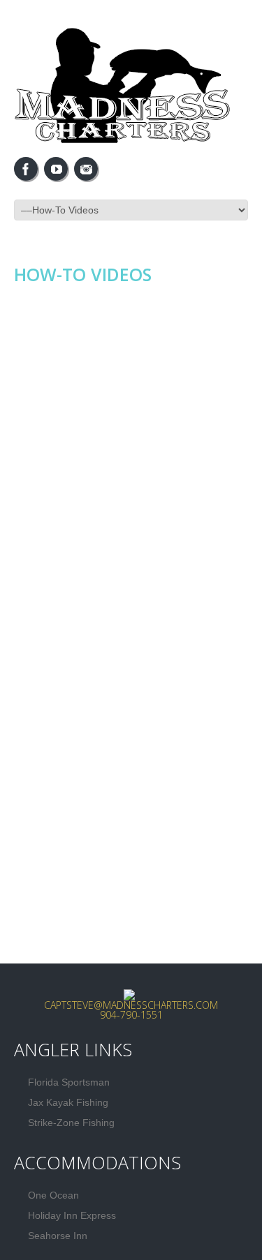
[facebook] (26, 169)
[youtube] (56, 169)
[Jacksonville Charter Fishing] (129, 993)
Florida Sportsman (69, 1082)
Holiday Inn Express (72, 1215)
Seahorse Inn (57, 1235)
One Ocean (53, 1195)
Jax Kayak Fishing (68, 1102)
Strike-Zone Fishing (71, 1122)
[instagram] (86, 169)
